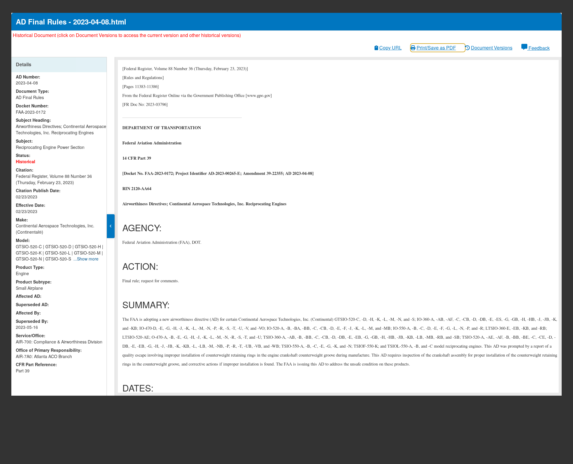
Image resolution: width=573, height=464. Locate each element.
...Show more (85, 259)
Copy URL (390, 47)
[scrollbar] (105, 212)
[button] (111, 226)
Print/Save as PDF (436, 47)
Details (23, 64)
